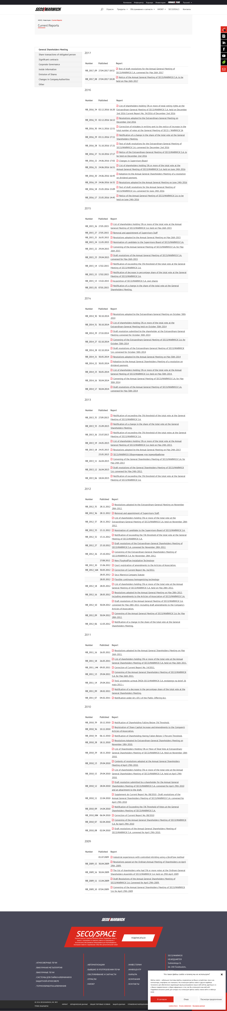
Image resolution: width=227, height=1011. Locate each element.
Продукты (121, 9)
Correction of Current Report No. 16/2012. (135, 570)
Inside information (47, 69)
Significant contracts (48, 59)
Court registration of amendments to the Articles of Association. (145, 565)
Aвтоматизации (96, 964)
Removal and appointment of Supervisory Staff (135, 232)
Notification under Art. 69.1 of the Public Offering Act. (140, 697)
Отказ (186, 999)
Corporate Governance (49, 64)
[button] (221, 974)
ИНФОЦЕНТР (135, 969)
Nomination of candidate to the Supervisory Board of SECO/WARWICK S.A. (148, 242)
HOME (40, 20)
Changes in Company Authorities (54, 79)
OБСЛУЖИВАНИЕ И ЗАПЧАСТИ (102, 974)
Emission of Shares (48, 74)
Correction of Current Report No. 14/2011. (135, 667)
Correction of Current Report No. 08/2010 (134, 815)
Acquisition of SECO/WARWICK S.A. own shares (135, 281)
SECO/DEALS (173, 9)
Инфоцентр (139, 3)
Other (41, 84)
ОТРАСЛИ (92, 979)
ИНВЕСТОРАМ (135, 964)
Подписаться (138, 937)
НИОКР (160, 9)
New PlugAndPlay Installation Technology (134, 560)
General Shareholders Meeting (53, 49)
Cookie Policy (173, 1006)
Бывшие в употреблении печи (104, 969)
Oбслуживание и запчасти (141, 9)
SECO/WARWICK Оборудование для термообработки (138, 454)
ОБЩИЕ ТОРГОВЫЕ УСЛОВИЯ (100, 1004)
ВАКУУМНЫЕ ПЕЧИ (45, 972)
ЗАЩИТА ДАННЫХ (119, 1004)
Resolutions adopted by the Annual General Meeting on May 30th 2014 (147, 356)
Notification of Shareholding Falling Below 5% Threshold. (142, 722)
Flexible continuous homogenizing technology (137, 579)
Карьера (149, 3)
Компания (127, 3)
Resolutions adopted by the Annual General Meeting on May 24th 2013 (147, 449)
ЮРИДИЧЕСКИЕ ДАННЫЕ (79, 1004)
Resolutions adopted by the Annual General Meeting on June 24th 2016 (153, 182)
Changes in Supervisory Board (133, 160)
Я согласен (162, 999)
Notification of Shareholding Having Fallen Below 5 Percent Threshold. (148, 735)
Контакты (187, 9)
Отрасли (109, 9)
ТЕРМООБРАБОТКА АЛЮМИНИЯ (51, 986)
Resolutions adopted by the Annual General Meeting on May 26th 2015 (147, 237)
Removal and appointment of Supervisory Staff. (137, 513)
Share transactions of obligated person (57, 54)
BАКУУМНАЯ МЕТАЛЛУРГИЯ (49, 967)
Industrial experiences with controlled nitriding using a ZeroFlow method (148, 857)
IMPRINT (65, 1004)
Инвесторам (161, 3)
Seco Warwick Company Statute (130, 574)
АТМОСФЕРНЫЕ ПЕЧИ (47, 962)
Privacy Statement (185, 1006)
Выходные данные (199, 1006)
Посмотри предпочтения (211, 999)
